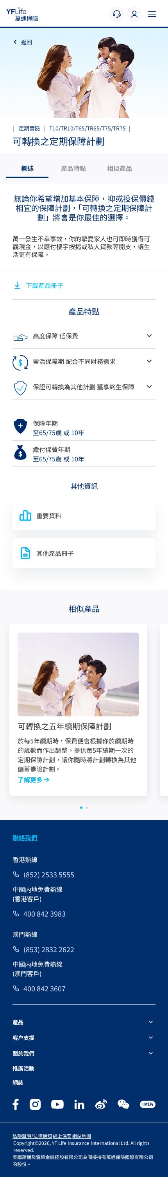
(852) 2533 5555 (48, 874)
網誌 (18, 1082)
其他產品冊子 (55, 553)
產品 (18, 1022)
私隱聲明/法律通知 (32, 1135)
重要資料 (48, 515)
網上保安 (62, 1135)
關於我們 (23, 1053)
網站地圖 (81, 1135)
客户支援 (23, 1037)
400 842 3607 (44, 988)
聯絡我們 (25, 837)
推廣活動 (23, 1068)
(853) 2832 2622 (48, 949)
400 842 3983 (44, 913)
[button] (81, 807)
